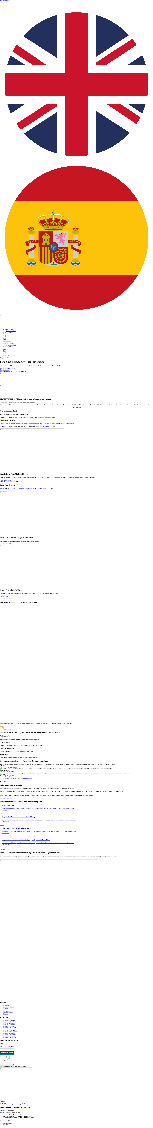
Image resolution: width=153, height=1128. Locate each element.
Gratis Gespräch (7, 341)
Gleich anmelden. (76, 407)
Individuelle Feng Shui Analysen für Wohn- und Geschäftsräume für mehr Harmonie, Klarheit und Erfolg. (26, 488)
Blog (4, 339)
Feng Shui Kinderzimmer (9, 1024)
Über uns (5, 1008)
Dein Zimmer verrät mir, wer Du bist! (9, 5)
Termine (5, 333)
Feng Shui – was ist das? (9, 1020)
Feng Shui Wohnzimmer (9, 1023)
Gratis (4, 338)
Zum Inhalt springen (5, 0)
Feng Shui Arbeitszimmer (9, 1027)
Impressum (6, 1005)
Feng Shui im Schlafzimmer (10, 1021)
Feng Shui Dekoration (8, 1026)
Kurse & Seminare (8, 332)
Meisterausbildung (11, 331)
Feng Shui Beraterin (54, 477)
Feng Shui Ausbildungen (43, 426)
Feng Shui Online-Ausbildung (11, 417)
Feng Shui (4, 426)
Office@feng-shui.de (9, 1043)
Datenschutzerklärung (8, 1007)
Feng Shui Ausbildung (9, 329)
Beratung (5, 335)
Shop (4, 336)
